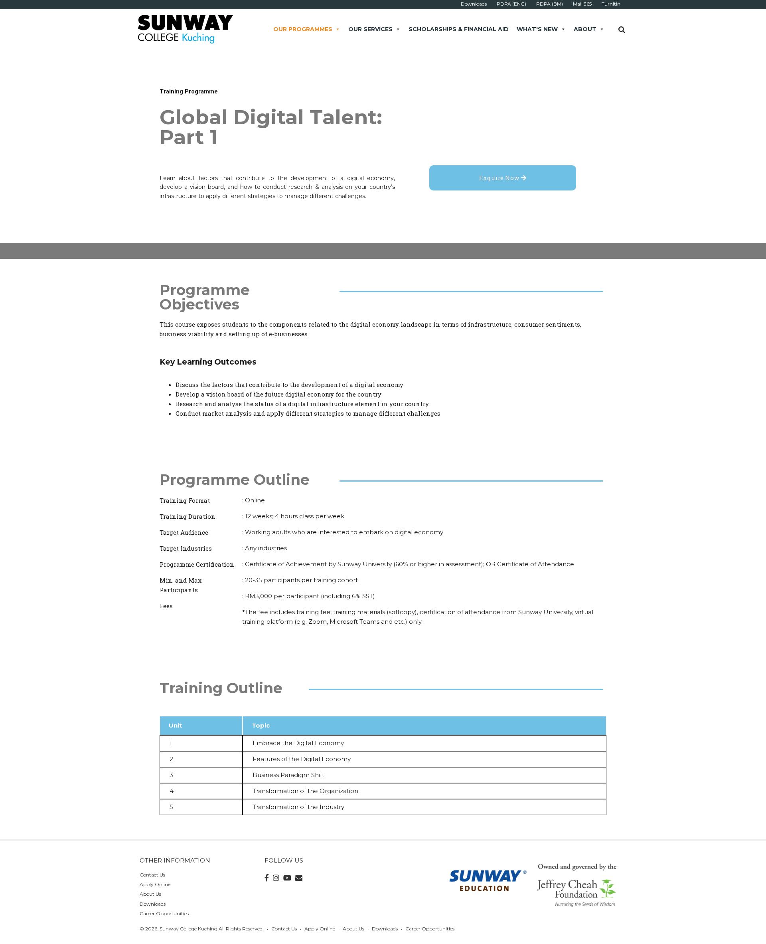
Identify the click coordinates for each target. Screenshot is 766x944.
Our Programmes (302, 29)
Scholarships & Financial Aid (459, 29)
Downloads (153, 904)
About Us (150, 894)
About (585, 29)
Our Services (370, 29)
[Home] (185, 28)
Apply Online (155, 884)
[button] (502, 177)
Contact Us (152, 875)
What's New (537, 29)
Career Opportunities (164, 913)
